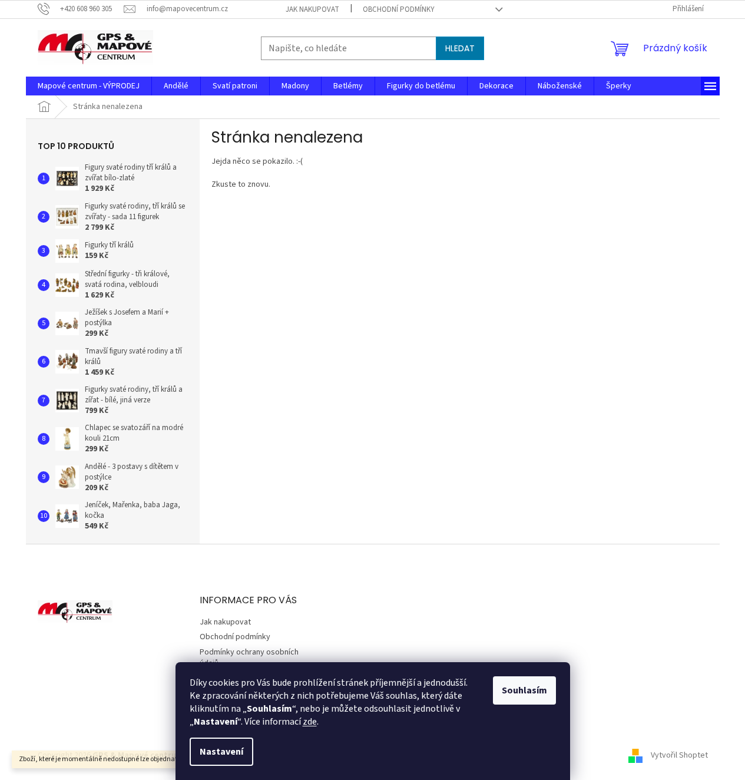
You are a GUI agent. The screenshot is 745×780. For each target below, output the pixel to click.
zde (310, 721)
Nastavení (221, 751)
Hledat (460, 48)
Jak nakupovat (312, 9)
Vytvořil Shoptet (679, 755)
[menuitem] (88, 86)
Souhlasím (524, 690)
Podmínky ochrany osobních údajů (249, 657)
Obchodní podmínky (399, 9)
